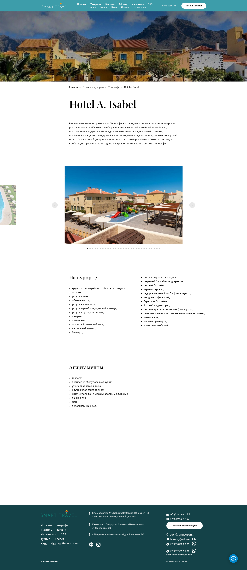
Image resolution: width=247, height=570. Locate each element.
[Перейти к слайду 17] (128, 248)
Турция (92, 7)
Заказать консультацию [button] (185, 525)
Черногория (139, 7)
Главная (73, 87)
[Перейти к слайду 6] (100, 248)
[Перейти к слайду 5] (97, 248)
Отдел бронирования (180, 534)
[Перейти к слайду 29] (159, 248)
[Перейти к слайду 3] (92, 248)
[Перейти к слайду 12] (115, 248)
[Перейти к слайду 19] (133, 248)
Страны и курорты (93, 87)
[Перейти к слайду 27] (154, 248)
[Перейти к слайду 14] (120, 248)
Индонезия (138, 4)
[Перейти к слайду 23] (144, 248)
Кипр (114, 7)
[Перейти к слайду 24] (146, 248)
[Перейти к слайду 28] (157, 248)
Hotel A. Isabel (131, 87)
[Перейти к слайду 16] (126, 248)
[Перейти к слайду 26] (151, 248)
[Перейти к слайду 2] (90, 248)
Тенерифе (95, 4)
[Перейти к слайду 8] (105, 248)
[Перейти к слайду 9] (108, 248)
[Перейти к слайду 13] (118, 248)
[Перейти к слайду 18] (131, 248)
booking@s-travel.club (183, 539)
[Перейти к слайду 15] (123, 248)
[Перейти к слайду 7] (102, 248)
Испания (81, 4)
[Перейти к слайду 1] (87, 248)
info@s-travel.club (180, 514)
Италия (125, 7)
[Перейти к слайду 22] (141, 248)
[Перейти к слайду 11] (113, 248)
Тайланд (123, 4)
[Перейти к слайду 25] (149, 248)
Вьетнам (109, 4)
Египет (103, 7)
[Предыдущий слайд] (55, 205)
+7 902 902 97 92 (169, 6)
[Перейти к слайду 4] (95, 248)
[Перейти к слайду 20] (136, 248)
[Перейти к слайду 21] (139, 248)
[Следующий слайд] (192, 205)
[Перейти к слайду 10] (110, 248)
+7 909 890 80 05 (179, 544)
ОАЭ (150, 4)
